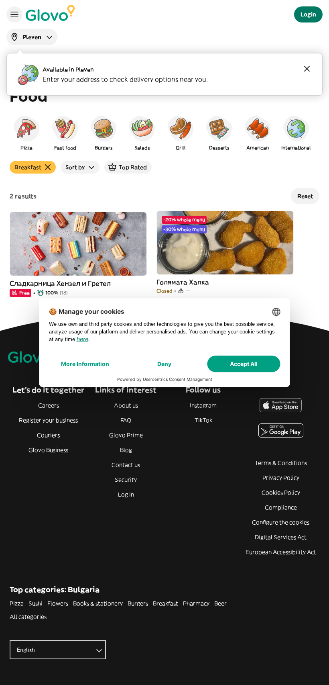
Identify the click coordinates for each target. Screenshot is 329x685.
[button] (26, 132)
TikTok (203, 420)
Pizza (17, 603)
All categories (28, 616)
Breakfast (165, 603)
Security (126, 479)
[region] (164, 132)
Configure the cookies (280, 522)
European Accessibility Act (281, 552)
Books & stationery (98, 603)
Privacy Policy (280, 477)
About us (126, 405)
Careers (48, 405)
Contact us (126, 464)
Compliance (281, 507)
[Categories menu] (14, 14)
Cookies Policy (281, 492)
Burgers (138, 603)
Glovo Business (48, 450)
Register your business (48, 420)
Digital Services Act (281, 537)
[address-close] (307, 69)
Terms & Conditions (281, 462)
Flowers (57, 603)
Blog (126, 450)
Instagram (203, 405)
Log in (126, 494)
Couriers (48, 435)
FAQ (125, 420)
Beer (220, 603)
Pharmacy (196, 603)
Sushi (35, 603)
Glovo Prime (126, 435)
